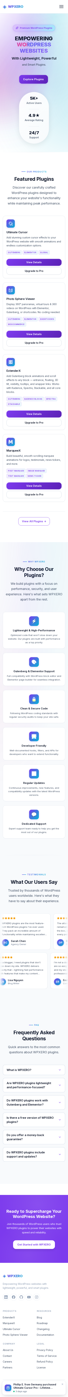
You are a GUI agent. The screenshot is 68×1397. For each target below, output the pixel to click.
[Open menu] (61, 6)
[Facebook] (13, 1297)
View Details (34, 262)
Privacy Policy (45, 1350)
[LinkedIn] (6, 1297)
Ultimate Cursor (11, 1329)
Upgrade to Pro (34, 270)
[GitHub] (21, 1297)
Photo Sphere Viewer (15, 1334)
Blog (39, 1317)
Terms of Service (47, 1355)
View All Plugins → (34, 521)
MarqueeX (9, 1323)
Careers (7, 1361)
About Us (8, 1350)
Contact (7, 1355)
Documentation (45, 1334)
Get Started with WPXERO (34, 1244)
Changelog (43, 1329)
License (41, 1367)
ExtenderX (9, 1317)
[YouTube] (29, 1297)
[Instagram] (36, 1297)
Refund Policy (45, 1361)
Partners (7, 1367)
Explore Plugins (33, 79)
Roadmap (42, 1323)
